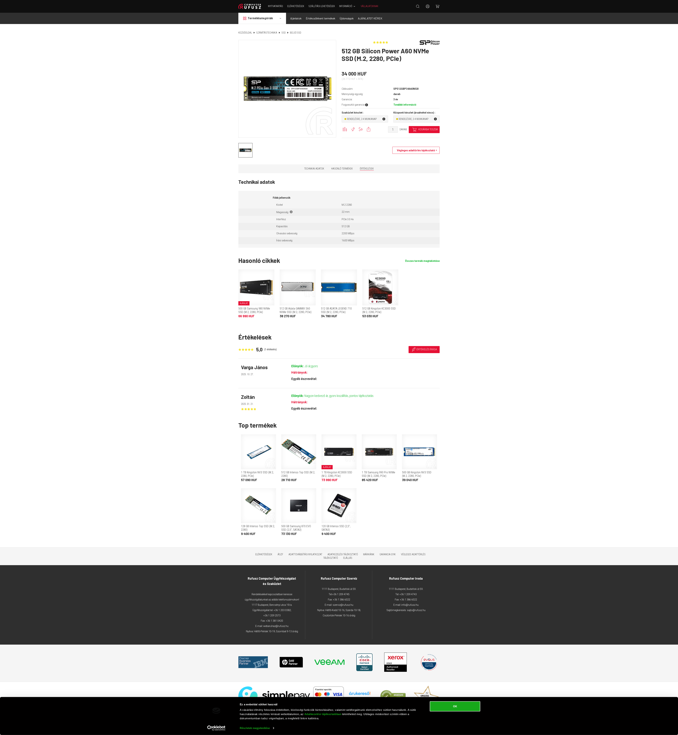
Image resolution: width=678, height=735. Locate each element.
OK (455, 706)
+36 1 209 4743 (408, 594)
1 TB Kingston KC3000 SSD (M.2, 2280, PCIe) (337, 474)
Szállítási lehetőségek (321, 6)
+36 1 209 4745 (340, 594)
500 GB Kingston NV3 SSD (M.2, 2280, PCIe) (416, 474)
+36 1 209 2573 (272, 615)
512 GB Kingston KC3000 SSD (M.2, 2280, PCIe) (379, 310)
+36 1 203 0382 (282, 610)
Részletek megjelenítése (255, 728)
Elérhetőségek (295, 6)
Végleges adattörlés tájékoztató (415, 150)
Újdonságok (347, 18)
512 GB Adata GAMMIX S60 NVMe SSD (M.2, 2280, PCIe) (295, 310)
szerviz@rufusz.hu (343, 604)
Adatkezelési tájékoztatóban (322, 714)
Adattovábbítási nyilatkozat (305, 554)
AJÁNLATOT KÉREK (370, 18)
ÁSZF (280, 554)
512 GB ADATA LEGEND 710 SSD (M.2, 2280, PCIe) (336, 310)
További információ (404, 104)
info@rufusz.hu (410, 604)
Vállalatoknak (369, 6)
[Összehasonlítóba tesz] (345, 129)
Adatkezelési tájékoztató (343, 554)
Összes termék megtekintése (422, 261)
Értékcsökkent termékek (320, 18)
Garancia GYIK (388, 554)
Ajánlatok (296, 18)
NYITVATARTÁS (275, 6)
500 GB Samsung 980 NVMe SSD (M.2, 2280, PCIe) (254, 310)
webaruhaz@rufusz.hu (276, 626)
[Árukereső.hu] (359, 695)
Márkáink (368, 554)
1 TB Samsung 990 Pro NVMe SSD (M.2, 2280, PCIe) (378, 474)
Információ (345, 6)
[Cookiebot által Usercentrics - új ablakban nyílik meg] (216, 728)
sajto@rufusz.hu (416, 610)
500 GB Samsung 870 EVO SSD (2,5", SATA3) (296, 528)
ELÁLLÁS (347, 558)
